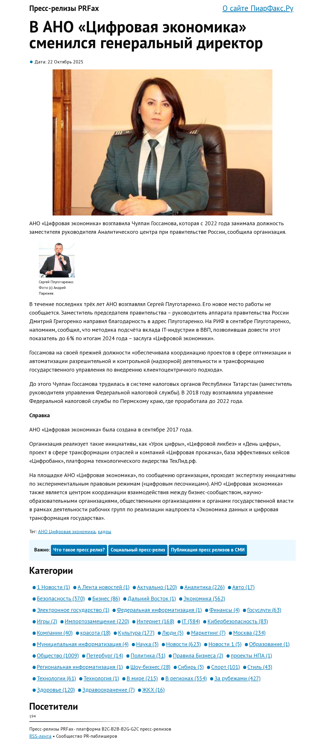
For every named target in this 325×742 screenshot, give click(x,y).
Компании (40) (55, 632)
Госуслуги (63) (264, 609)
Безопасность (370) (61, 598)
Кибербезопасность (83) (237, 621)
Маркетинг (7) (208, 632)
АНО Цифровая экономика (66, 531)
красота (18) (95, 632)
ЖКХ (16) (153, 689)
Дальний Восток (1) (152, 598)
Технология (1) (101, 678)
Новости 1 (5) (224, 644)
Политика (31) (148, 655)
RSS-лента (40, 736)
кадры (104, 531)
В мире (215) (142, 678)
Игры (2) (47, 621)
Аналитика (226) (204, 587)
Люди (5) (172, 632)
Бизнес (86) (106, 598)
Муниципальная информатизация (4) (82, 644)
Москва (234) (249, 632)
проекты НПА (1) (251, 655)
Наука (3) (147, 644)
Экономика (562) (204, 598)
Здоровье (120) (56, 689)
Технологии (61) (56, 678)
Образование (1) (269, 644)
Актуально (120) (157, 587)
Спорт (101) (225, 666)
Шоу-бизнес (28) (150, 666)
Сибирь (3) (191, 666)
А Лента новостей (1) (103, 587)
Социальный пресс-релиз (138, 549)
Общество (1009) (58, 655)
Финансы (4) (224, 609)
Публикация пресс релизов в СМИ (208, 549)
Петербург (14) (104, 655)
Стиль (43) (259, 666)
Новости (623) (183, 644)
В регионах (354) (186, 678)
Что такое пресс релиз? (79, 549)
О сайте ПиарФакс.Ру (257, 8)
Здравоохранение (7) (108, 689)
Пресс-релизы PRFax (64, 8)
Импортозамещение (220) (97, 621)
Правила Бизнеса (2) (198, 655)
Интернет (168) (155, 621)
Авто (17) (243, 587)
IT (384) (191, 621)
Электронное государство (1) (73, 609)
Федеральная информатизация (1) (159, 609)
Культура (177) (136, 632)
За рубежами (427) (237, 678)
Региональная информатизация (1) (80, 666)
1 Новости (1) (53, 587)
